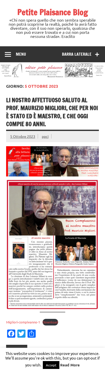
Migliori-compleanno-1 (23, 322)
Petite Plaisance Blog (52, 12)
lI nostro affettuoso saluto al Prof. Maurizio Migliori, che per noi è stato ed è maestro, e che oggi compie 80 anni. (52, 112)
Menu (21, 54)
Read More (70, 364)
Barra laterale (76, 54)
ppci (45, 136)
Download (50, 322)
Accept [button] (51, 365)
